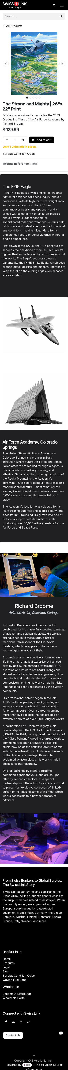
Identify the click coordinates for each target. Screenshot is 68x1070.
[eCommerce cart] (53, 5)
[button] (6, 63)
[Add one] (23, 140)
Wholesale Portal (14, 998)
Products (9, 963)
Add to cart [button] (43, 140)
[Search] (61, 16)
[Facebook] (6, 1022)
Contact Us (13, 1035)
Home (7, 959)
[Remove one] (7, 140)
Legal (6, 967)
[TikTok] (28, 1022)
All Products (14, 26)
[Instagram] (21, 1022)
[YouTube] (13, 1022)
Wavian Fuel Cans (14, 980)
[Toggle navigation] (61, 5)
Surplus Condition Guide (19, 153)
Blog (6, 971)
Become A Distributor (17, 994)
